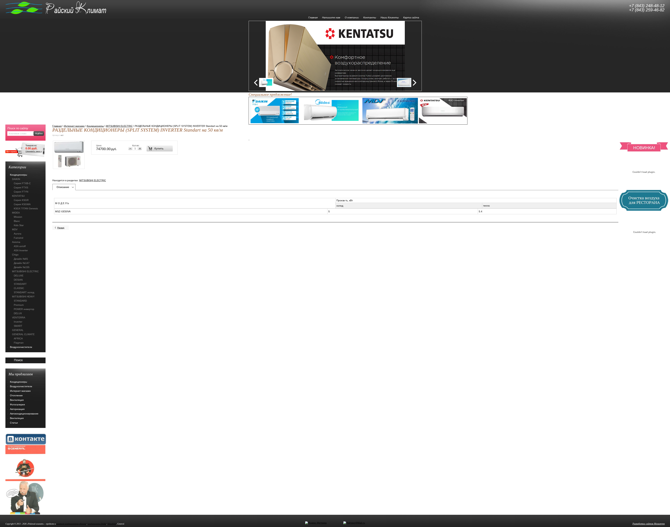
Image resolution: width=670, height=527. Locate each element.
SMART (18, 325)
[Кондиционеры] (25, 462)
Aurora (17, 233)
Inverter (18, 321)
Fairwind (18, 237)
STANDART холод (24, 292)
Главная (57, 126)
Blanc (17, 221)
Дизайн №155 (21, 267)
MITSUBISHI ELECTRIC (119, 126)
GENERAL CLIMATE (23, 334)
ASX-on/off (20, 246)
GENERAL (18, 330)
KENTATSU (18, 195)
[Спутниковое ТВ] (25, 497)
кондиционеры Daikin (97, 524)
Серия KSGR (21, 200)
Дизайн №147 (21, 263)
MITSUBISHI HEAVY (23, 296)
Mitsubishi (111, 524)
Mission (18, 216)
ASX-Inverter (21, 250)
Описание (63, 187)
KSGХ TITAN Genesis (26, 208)
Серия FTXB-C (22, 183)
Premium (19, 305)
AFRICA (18, 338)
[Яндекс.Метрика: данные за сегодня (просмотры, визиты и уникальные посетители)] (316, 522)
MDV (14, 229)
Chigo (15, 254)
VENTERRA (18, 317)
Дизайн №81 (21, 258)
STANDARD (20, 300)
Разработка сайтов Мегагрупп (648, 523)
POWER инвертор (24, 309)
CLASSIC (19, 288)
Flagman (19, 342)
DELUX (18, 313)
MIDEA (16, 212)
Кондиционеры (95, 126)
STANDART (20, 284)
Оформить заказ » (33, 151)
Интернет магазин (74, 126)
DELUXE (18, 275)
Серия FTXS (21, 187)
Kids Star (19, 225)
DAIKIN (16, 179)
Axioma (16, 242)
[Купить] (160, 148)
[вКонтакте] (25, 439)
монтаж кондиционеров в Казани (71, 524)
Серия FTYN (21, 191)
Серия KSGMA (22, 204)
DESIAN (18, 279)
